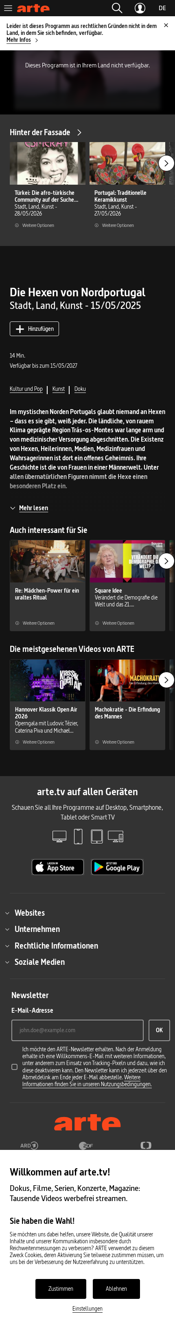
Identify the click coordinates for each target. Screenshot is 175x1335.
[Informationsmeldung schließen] (166, 25)
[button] (117, 8)
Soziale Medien (40, 962)
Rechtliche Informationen (56, 946)
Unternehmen (37, 929)
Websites (30, 913)
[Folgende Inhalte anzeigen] (166, 163)
